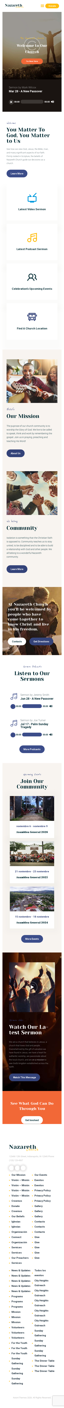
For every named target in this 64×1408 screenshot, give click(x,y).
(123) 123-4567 (16, 1160)
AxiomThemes (20, 1397)
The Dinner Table (44, 1360)
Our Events (40, 1174)
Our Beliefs (17, 1216)
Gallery (38, 1206)
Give (37, 1237)
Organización (19, 1231)
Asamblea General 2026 (32, 832)
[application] (32, 102)
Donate (15, 1206)
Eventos (39, 1180)
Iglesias (15, 1221)
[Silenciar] (52, 101)
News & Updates (20, 1270)
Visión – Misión (20, 1180)
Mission (16, 1311)
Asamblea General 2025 (32, 877)
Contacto (39, 1221)
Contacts (39, 1226)
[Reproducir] (11, 102)
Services (16, 1247)
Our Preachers (20, 1257)
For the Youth (19, 1343)
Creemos (16, 1200)
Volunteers (17, 1327)
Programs (17, 1296)
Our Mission (18, 1174)
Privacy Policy (42, 1190)
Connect (16, 1237)
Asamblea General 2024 (32, 922)
